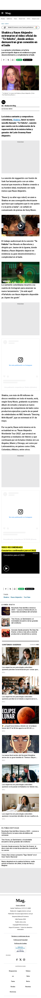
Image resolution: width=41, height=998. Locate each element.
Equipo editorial (20, 905)
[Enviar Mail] (2, 105)
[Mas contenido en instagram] (24, 959)
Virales (13, 987)
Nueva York (22, 18)
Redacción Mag (10, 106)
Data (28, 976)
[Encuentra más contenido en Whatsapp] (12, 60)
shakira (6, 597)
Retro (28, 981)
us (13, 976)
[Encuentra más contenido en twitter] (8, 60)
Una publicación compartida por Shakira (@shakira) (20, 387)
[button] (6, 568)
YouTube (27, 597)
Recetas (28, 987)
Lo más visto (8, 604)
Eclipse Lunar (35, 18)
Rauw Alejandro (16, 597)
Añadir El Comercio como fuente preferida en (20, 27)
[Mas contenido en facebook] (17, 959)
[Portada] (20, 904)
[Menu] (3, 13)
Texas (15, 18)
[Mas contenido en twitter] (20, 959)
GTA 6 (28, 18)
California (9, 18)
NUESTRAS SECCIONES (20, 966)
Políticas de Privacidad (20, 940)
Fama (13, 981)
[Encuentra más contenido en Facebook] (3, 60)
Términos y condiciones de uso (20, 936)
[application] (20, 563)
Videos (28, 971)
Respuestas (13, 971)
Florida (3, 18)
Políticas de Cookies (20, 943)
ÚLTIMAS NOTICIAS (10, 828)
